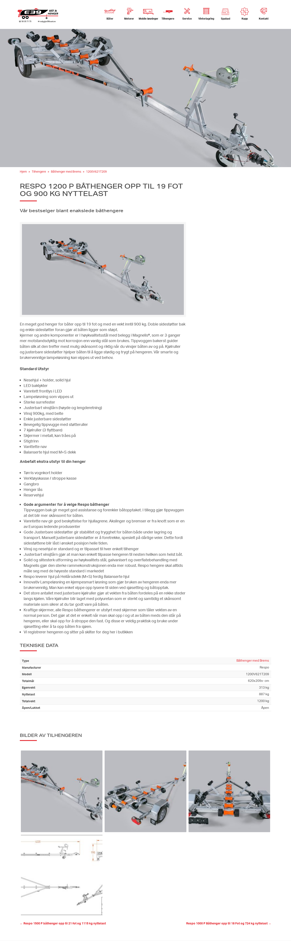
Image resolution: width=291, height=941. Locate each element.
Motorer (129, 18)
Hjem (23, 171)
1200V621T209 (96, 171)
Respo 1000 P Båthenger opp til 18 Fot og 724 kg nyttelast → (228, 923)
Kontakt (264, 18)
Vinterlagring (206, 18)
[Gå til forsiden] (38, 13)
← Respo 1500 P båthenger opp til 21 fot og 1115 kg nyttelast (63, 923)
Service (187, 18)
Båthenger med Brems (66, 171)
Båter (110, 18)
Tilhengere (39, 171)
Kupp (245, 18)
